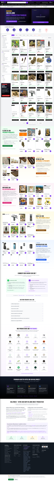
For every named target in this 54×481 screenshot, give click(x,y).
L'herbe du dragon (32, 432)
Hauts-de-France (5, 68)
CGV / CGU (15, 449)
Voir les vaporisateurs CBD (41, 259)
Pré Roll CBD (4, 44)
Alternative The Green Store (8, 460)
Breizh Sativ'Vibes (5, 58)
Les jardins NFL (28, 432)
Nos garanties (47, 262)
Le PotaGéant (27, 454)
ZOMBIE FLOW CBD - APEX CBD (40, 66)
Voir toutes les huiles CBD (40, 230)
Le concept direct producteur (30, 295)
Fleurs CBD (5, 4)
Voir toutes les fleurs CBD (7, 145)
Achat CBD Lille (38, 452)
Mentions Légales (16, 450)
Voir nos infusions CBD (10, 290)
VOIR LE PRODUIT (16, 71)
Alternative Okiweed (7, 461)
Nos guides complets (22, 295)
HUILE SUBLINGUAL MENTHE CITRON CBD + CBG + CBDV (15, 50)
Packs (25, 4)
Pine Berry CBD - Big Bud (15, 65)
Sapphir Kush (22, 98)
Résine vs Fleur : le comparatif (42, 176)
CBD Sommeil (34, 455)
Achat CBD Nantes (38, 449)
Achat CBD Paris (34, 446)
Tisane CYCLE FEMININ (15, 82)
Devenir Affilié (25, 449)
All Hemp (4, 54)
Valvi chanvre (32, 431)
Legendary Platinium (40, 98)
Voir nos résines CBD (31, 290)
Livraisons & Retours (16, 448)
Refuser (16, 479)
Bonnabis (4, 56)
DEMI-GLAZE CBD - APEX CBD (32, 66)
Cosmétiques (22, 4)
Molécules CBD (5, 47)
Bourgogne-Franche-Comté (6, 66)
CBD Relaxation (30, 415)
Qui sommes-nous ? (13, 205)
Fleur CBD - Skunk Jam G (23, 49)
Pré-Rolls (36, 4)
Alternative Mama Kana (7, 459)
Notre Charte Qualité (7, 449)
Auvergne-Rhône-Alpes (5, 65)
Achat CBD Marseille (34, 447)
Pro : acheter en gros (50, 4)
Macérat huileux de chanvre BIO (48, 49)
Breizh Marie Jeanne (5, 57)
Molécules (29, 4)
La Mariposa (13, 432)
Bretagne (4, 67)
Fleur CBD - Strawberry (49, 98)
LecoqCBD (24, 454)
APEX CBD (4, 53)
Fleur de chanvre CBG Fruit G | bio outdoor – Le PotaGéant (49, 66)
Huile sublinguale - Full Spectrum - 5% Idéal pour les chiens (49, 115)
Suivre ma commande (16, 447)
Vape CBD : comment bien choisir (42, 262)
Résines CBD (9, 4)
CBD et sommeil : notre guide (8, 205)
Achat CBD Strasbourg (38, 451)
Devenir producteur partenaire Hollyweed (27, 373)
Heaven (30, 82)
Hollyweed (8, 431)
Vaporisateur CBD (5, 46)
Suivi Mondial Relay (15, 454)
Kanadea (24, 471)
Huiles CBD (12, 4)
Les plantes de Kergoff (25, 431)
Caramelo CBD (22, 82)
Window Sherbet (39, 82)
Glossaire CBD (6, 452)
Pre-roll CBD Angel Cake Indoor (23, 66)
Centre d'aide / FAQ (16, 446)
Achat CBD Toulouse (38, 447)
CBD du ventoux (25, 453)
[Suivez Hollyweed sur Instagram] (42, 451)
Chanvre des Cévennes (20, 431)
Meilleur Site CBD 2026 (7, 457)
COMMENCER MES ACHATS (12, 21)
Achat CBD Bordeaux (34, 452)
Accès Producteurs (27, 446)
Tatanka (13, 98)
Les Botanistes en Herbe (12, 431)
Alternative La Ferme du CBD (8, 462)
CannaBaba (28, 452)
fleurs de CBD (14, 412)
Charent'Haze (35, 431)
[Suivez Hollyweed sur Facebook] (43, 451)
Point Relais (19, 454)
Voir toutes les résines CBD (41, 173)
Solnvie (28, 453)
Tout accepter (11, 479)
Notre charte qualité (38, 295)
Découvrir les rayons (23, 21)
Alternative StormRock (7, 458)
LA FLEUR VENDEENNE (39, 431)
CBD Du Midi (42, 432)
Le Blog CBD (6, 450)
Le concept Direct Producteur (8, 448)
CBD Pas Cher (30, 416)
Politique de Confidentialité (17, 451)
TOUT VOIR (2, 4)
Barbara (4, 55)
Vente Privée (33, 4)
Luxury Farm (25, 455)
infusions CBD (9, 413)
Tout (3, 36)
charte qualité (33, 425)
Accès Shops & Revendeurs (26, 448)
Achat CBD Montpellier (34, 451)
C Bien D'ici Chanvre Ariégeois (5, 60)
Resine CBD (4, 45)
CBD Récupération (38, 456)
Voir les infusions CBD (6, 202)
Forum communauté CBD (8, 451)
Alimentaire (19, 4)
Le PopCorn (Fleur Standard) (48, 82)
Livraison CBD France (36, 445)
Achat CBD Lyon (38, 446)
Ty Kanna (45, 432)
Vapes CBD (16, 4)
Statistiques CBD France (7, 454)
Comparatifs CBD (7, 453)
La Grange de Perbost (21, 432)
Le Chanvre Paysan (44, 431)
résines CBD (23, 412)
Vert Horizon (25, 452)
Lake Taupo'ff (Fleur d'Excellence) (39, 49)
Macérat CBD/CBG (31, 98)
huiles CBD (18, 412)
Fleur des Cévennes (9, 432)
